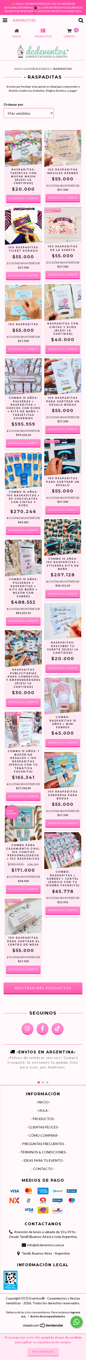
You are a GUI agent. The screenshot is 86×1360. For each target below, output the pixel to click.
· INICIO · (43, 1102)
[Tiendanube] (43, 1327)
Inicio (17, 68)
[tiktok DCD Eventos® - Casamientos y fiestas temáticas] (58, 1029)
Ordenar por (13, 104)
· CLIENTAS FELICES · (43, 1127)
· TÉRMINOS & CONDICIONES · (43, 1152)
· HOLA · (43, 1110)
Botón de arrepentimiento (47, 1316)
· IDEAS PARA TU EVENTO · (43, 1160)
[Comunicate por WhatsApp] (76, 1322)
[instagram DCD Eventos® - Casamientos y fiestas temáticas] (27, 1029)
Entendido (43, 1351)
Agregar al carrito (23, 198)
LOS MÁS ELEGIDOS (36, 68)
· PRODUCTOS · (43, 1119)
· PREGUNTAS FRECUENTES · (43, 1144)
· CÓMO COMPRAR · (43, 1135)
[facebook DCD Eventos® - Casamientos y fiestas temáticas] (42, 1029)
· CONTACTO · (43, 1169)
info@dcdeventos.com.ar (45, 1245)
